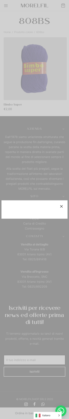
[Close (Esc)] (61, 206)
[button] (60, 410)
